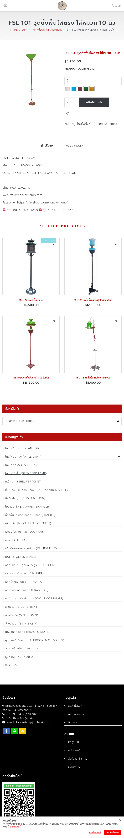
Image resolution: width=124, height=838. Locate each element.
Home (14, 30)
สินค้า (24, 30)
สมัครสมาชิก (75, 750)
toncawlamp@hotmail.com (33, 722)
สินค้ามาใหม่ (12, 665)
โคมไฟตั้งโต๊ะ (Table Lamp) (23, 465)
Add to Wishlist (67, 114)
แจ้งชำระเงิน (74, 767)
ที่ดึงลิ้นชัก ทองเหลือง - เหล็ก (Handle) (30, 515)
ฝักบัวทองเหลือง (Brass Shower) (28, 632)
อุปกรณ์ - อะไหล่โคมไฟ (19, 657)
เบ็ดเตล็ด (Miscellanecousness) (28, 523)
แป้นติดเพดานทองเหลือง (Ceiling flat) (31, 548)
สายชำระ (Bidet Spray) (21, 607)
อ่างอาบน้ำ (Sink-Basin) (21, 624)
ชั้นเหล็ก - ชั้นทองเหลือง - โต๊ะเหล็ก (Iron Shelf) (36, 490)
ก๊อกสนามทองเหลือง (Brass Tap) (27, 590)
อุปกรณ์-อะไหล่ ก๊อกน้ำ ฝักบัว (23, 648)
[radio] (67, 88)
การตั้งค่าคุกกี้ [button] (95, 832)
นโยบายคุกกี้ (15, 827)
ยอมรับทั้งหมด (113, 832)
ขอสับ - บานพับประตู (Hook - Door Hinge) (34, 599)
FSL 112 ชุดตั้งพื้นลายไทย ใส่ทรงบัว (93, 377)
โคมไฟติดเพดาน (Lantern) (23, 448)
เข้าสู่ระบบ (73, 742)
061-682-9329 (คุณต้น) (20, 718)
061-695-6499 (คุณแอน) (20, 714)
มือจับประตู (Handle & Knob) (25, 498)
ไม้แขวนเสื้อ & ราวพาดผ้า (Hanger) (27, 507)
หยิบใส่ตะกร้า (94, 102)
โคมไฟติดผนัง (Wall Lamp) (23, 457)
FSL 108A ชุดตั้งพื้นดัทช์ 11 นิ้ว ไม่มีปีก (31, 377)
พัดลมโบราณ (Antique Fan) (24, 532)
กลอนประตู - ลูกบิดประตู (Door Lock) (30, 565)
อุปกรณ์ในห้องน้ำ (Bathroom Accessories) (34, 640)
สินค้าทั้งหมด (75, 706)
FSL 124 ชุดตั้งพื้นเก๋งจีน (31, 300)
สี (67, 80)
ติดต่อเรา (73, 722)
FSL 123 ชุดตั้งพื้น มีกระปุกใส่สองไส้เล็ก (93, 300)
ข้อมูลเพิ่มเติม (74, 145)
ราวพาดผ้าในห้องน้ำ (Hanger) (24, 573)
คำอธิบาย (47, 145)
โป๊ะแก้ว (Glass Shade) (20, 557)
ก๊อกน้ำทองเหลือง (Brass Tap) (25, 582)
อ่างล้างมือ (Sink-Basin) (21, 615)
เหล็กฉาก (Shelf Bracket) (23, 482)
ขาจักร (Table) (15, 540)
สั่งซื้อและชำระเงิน (78, 759)
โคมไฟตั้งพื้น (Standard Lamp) (50, 30)
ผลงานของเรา (76, 714)
